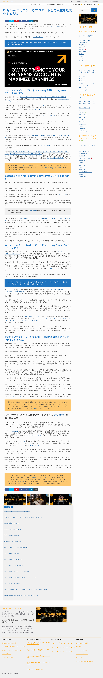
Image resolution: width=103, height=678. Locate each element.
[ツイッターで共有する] (11, 21)
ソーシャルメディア (24, 165)
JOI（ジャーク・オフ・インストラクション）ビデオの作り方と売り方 (23, 517)
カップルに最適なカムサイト (11, 523)
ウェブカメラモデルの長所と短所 (13, 559)
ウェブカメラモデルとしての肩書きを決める (16, 547)
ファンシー (82, 81)
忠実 (19, 483)
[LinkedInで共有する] (31, 21)
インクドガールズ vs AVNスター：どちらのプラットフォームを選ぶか (38, 650)
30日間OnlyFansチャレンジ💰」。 (92, 4)
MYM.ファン (82, 78)
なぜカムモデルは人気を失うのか (13, 541)
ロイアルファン (83, 76)
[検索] (94, 10)
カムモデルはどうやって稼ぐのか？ (13, 565)
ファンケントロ (83, 85)
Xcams (81, 174)
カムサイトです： (63, 647)
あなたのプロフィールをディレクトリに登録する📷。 (42, 4)
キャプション (39, 109)
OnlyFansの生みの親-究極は (55, 158)
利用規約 (78, 646)
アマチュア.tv (83, 42)
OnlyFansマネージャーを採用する (11, 650)
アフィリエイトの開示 (82, 643)
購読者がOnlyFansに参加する (54, 168)
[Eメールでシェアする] (35, 21)
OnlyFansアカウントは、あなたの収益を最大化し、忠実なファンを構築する (43, 97)
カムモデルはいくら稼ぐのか (11, 553)
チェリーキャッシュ (85, 158)
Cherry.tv (82, 49)
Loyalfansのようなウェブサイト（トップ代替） (38, 656)
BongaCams (82, 45)
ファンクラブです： (63, 643)
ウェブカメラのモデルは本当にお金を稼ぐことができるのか (20, 577)
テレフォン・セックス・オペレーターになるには (17, 511)
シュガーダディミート (85, 172)
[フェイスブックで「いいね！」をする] (21, 21)
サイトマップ (79, 657)
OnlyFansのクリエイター (33, 316)
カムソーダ (82, 47)
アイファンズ (82, 90)
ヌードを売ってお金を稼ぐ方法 (12, 529)
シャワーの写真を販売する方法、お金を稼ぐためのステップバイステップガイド (25, 589)
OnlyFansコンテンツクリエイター (41, 477)
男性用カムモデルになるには (11, 535)
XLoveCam (82, 61)
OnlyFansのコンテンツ (35, 445)
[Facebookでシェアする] (7, 21)
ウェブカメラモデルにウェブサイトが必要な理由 (17, 571)
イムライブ (82, 117)
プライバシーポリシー (82, 650)
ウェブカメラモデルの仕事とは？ (13, 583)
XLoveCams (82, 176)
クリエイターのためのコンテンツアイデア (13, 646)
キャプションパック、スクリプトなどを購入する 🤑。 (70, 4)
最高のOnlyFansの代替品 (9, 643)
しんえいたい (35, 408)
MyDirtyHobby (83, 131)
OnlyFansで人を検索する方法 (35, 669)
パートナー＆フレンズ (82, 654)
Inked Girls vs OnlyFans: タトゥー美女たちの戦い (38, 663)
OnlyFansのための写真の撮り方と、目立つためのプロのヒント (21, 595)
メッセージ (33, 210)
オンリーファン (56, 26)
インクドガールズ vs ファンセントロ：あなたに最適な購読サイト (38, 643)
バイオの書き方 (6, 654)
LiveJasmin (82, 56)
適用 (86, 1)
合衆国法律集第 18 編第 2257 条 (84, 661)
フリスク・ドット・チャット (87, 83)
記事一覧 (79, 1)
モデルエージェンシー (12, 1)
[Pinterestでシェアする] (16, 21)
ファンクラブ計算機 (7, 657)
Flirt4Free (81, 54)
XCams (81, 58)
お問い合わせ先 (94, 1)
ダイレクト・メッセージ (47, 115)
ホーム (72, 1)
